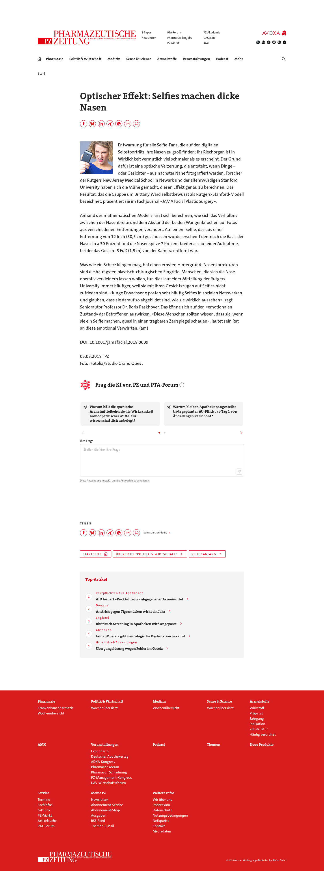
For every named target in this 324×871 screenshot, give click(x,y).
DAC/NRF (209, 38)
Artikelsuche (47, 820)
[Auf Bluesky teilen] (92, 123)
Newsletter (149, 38)
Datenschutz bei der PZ (155, 532)
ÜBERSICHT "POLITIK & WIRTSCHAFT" (146, 554)
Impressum (161, 805)
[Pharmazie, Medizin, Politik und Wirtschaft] (87, 37)
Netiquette (161, 820)
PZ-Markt (173, 43)
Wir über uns (162, 799)
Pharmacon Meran (105, 767)
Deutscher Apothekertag (109, 756)
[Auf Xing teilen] (110, 123)
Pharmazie (54, 59)
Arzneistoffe (167, 59)
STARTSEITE (92, 554)
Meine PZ (98, 793)
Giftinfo (44, 810)
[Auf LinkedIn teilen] (101, 123)
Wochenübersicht (51, 713)
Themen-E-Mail (102, 826)
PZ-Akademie (211, 32)
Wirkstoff (257, 708)
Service (43, 793)
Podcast (222, 59)
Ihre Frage (86, 441)
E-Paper (146, 32)
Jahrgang (257, 718)
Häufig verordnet (263, 734)
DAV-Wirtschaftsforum (108, 783)
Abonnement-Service (107, 805)
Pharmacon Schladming (109, 772)
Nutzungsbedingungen (170, 815)
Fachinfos (45, 805)
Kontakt (159, 826)
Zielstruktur (259, 729)
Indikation (257, 724)
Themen (213, 744)
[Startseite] (75, 857)
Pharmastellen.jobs (179, 38)
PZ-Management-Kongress (111, 777)
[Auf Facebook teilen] (83, 123)
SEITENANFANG (204, 554)
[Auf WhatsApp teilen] (118, 123)
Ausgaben (98, 815)
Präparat (256, 713)
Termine (44, 799)
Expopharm (100, 751)
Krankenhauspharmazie (56, 708)
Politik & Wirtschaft (85, 59)
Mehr (238, 59)
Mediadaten (162, 831)
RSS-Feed (98, 820)
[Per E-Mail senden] (127, 123)
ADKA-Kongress (103, 761)
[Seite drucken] (136, 123)
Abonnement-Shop (105, 810)
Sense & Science (138, 59)
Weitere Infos (163, 793)
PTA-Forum (174, 32)
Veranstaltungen (196, 59)
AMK (206, 43)
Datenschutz (162, 810)
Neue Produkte (262, 744)
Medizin (113, 59)
